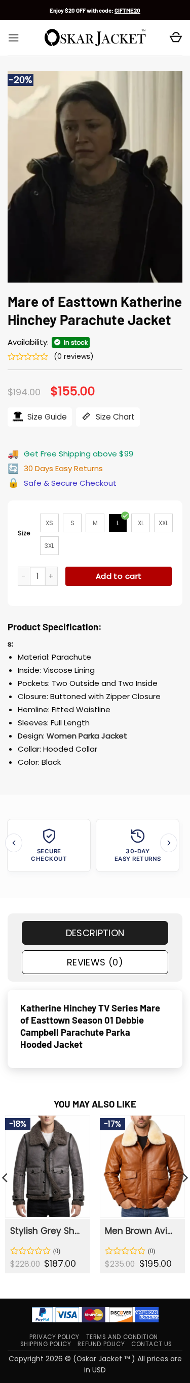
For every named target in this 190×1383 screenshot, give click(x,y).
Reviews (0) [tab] (95, 962)
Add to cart (119, 576)
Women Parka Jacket (87, 735)
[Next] (168, 843)
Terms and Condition (122, 1337)
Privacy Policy (54, 1337)
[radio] (49, 523)
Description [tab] (95, 933)
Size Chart (114, 416)
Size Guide (46, 416)
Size (24, 533)
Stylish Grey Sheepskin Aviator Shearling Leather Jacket (47, 1230)
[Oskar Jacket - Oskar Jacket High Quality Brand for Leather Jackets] (95, 38)
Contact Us (151, 1344)
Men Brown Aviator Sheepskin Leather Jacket (141, 1230)
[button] (13, 38)
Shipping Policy (45, 1344)
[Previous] (13, 843)
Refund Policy (101, 1344)
